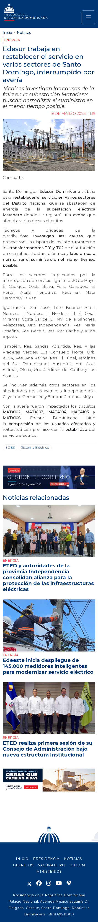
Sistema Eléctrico (35, 448)
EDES (10, 448)
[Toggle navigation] (88, 17)
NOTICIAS (73, 859)
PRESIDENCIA (46, 859)
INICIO (22, 859)
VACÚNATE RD (51, 865)
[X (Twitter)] (29, 883)
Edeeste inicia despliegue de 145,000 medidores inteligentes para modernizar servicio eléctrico (48, 666)
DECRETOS (23, 865)
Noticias (24, 32)
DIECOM (77, 865)
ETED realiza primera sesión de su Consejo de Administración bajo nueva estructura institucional (47, 749)
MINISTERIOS (49, 871)
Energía (12, 40)
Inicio (7, 32)
